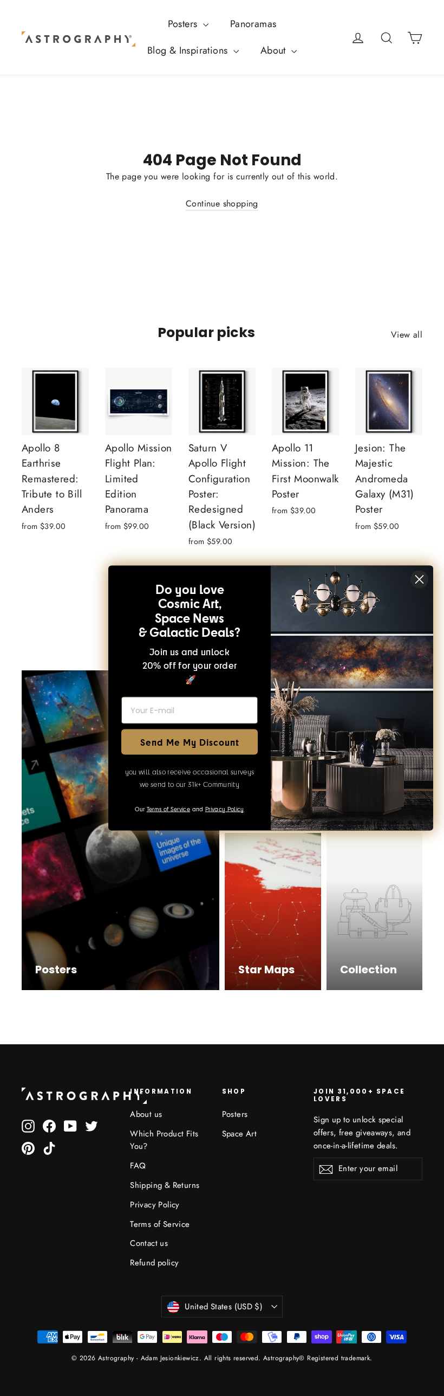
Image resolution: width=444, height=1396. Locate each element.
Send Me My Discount (189, 741)
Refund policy (154, 1263)
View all (406, 334)
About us (146, 1114)
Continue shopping (222, 203)
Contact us (149, 1243)
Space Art (239, 1134)
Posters (184, 24)
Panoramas (253, 24)
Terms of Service (160, 1224)
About (274, 50)
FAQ (138, 1166)
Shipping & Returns (164, 1185)
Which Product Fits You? (164, 1140)
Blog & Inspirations (189, 50)
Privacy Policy (155, 1205)
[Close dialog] (419, 579)
